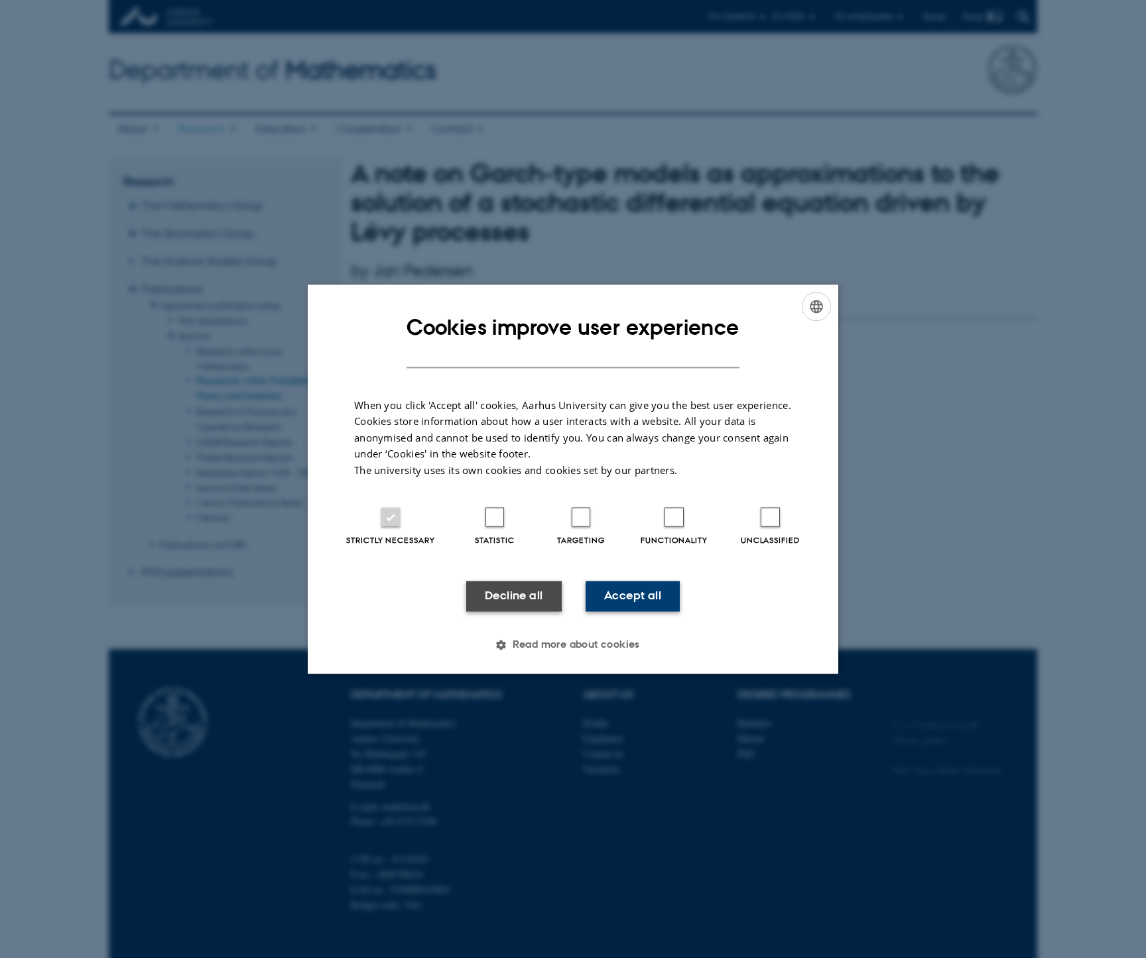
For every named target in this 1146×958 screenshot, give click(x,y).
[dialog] (573, 479)
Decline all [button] (513, 596)
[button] (573, 644)
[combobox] (816, 306)
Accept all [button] (632, 596)
